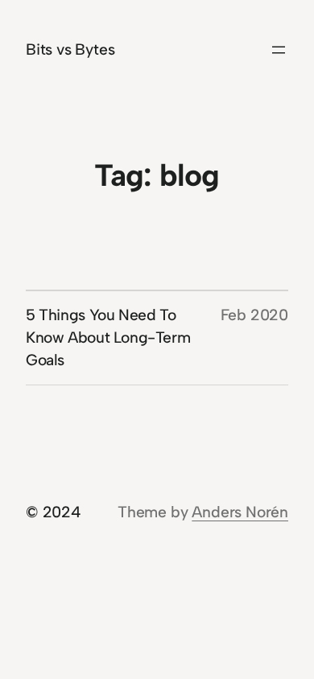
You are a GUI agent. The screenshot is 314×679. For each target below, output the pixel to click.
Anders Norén (240, 512)
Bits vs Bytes (70, 49)
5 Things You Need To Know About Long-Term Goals (108, 337)
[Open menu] (278, 50)
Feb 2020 (254, 315)
